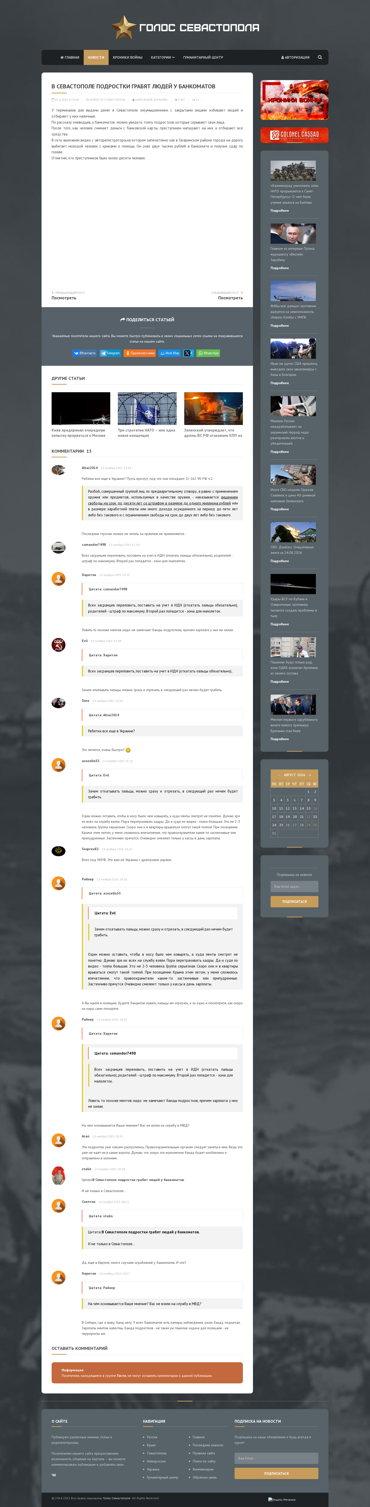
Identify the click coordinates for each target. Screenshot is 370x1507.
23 (315, 816)
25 (281, 825)
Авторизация (297, 57)
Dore (85, 700)
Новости (96, 57)
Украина (153, 1469)
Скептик (88, 1201)
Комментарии (203, 1469)
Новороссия (156, 1461)
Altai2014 (90, 467)
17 (274, 816)
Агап (85, 1136)
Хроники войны (127, 57)
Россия (152, 1437)
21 (302, 816)
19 (288, 816)
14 (302, 808)
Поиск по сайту (204, 1461)
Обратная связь (205, 1477)
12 (288, 808)
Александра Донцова (150, 99)
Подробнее (280, 210)
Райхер (88, 879)
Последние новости (208, 1445)
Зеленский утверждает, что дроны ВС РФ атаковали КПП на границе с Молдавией (213, 435)
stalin (86, 1169)
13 (197, 99)
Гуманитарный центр (203, 57)
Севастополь (115, 99)
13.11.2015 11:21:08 (66, 99)
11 (281, 808)
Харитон (89, 574)
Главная (71, 57)
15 (309, 808)
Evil (85, 640)
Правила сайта (204, 1453)
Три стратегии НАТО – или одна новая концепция (146, 432)
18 (281, 816)
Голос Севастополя (116, 1498)
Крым (151, 1445)
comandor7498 (94, 544)
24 (274, 825)
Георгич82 (90, 849)
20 (295, 816)
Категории (161, 57)
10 (274, 808)
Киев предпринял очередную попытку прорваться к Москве (78, 432)
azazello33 (90, 761)
